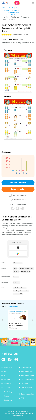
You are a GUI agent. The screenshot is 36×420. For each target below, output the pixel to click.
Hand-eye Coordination (21, 291)
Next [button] (32, 320)
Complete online (18, 189)
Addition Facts (25, 271)
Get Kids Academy (27, 379)
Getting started (26, 367)
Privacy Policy (23, 411)
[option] (18, 320)
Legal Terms (12, 411)
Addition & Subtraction (10, 12)
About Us (7, 379)
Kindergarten (7, 10)
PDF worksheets (8, 8)
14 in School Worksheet (10, 15)
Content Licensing (27, 394)
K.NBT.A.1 (16, 282)
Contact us (7, 384)
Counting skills (18, 294)
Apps (5, 371)
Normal (18, 8)
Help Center (8, 400)
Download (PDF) (18, 183)
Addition (16, 271)
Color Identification (20, 288)
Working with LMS (27, 371)
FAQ (22, 398)
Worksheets (13, 306)
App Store (7, 388)
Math (15, 10)
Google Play (8, 392)
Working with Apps (27, 375)
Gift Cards (24, 384)
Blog (5, 375)
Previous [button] (3, 320)
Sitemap (6, 396)
